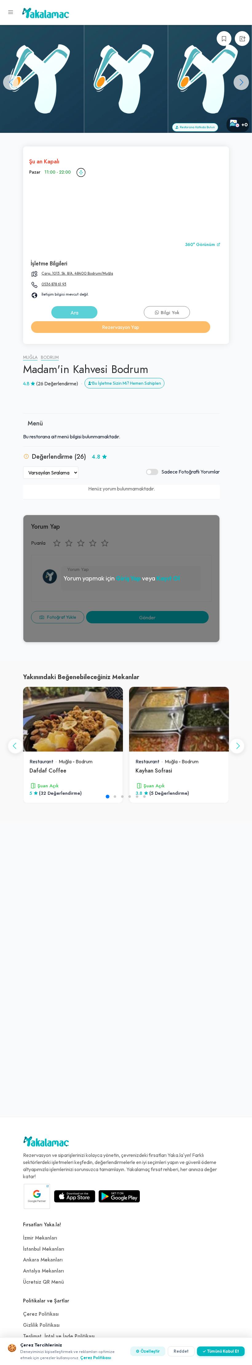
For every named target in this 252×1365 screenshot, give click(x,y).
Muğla (30, 357)
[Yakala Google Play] (119, 1196)
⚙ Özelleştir (148, 1351)
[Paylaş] (242, 38)
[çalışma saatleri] (81, 172)
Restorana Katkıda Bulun (197, 127)
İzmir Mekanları (40, 1238)
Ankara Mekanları (43, 1259)
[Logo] (46, 1143)
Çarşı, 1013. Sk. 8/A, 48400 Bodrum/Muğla (77, 273)
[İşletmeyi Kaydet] (224, 38)
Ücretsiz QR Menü (43, 1282)
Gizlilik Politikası (41, 1325)
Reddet (181, 1351)
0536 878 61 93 (53, 284)
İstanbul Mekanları (43, 1249)
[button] (241, 82)
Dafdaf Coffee (48, 770)
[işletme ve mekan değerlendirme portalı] (11, 12)
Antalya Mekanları (43, 1271)
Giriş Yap (128, 578)
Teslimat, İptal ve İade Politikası (59, 1336)
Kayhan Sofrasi (154, 770)
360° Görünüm (200, 245)
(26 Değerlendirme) (57, 383)
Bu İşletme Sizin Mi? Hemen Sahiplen (126, 383)
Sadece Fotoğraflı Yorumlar (190, 472)
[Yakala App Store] (74, 1196)
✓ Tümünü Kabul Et (221, 1351)
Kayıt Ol (168, 578)
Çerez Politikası (41, 1314)
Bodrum (50, 357)
